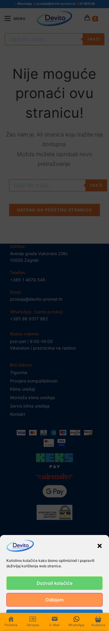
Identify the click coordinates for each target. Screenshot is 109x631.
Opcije (55, 616)
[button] (100, 546)
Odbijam (54, 600)
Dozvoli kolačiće (55, 583)
